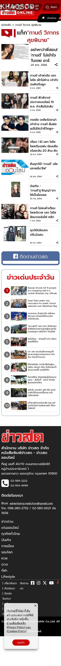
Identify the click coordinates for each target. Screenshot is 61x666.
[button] (4, 662)
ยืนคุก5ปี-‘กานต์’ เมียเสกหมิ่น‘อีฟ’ (44, 166)
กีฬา (4, 570)
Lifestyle (8, 576)
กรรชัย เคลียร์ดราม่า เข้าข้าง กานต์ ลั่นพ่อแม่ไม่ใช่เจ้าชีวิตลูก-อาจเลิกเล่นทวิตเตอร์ (43, 126)
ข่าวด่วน (51, 18)
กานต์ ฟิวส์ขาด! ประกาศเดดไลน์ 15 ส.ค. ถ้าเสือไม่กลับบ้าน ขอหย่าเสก (42, 104)
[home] (43, 18)
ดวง (4, 564)
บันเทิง (6, 539)
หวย (4, 558)
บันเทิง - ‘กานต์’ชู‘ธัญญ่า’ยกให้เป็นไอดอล (43, 190)
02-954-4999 (19, 486)
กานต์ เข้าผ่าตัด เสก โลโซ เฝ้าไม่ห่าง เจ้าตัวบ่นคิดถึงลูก (44, 80)
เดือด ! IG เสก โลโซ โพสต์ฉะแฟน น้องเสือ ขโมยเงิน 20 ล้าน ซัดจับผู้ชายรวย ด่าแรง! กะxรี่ (44, 150)
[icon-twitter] (45, 583)
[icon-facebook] (32, 583)
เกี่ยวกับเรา (10, 583)
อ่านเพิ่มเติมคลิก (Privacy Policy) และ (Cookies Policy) (19, 627)
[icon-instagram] (38, 583)
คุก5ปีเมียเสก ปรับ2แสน (39, 232)
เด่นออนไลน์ (10, 527)
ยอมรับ (21, 642)
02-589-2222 (19, 481)
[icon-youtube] (51, 583)
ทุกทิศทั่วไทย (10, 533)
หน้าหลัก (6, 25)
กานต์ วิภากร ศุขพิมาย (28, 25)
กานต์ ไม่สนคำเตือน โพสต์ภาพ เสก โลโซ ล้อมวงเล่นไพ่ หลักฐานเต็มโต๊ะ (43, 215)
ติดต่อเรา (9, 588)
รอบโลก (7, 552)
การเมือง (7, 546)
